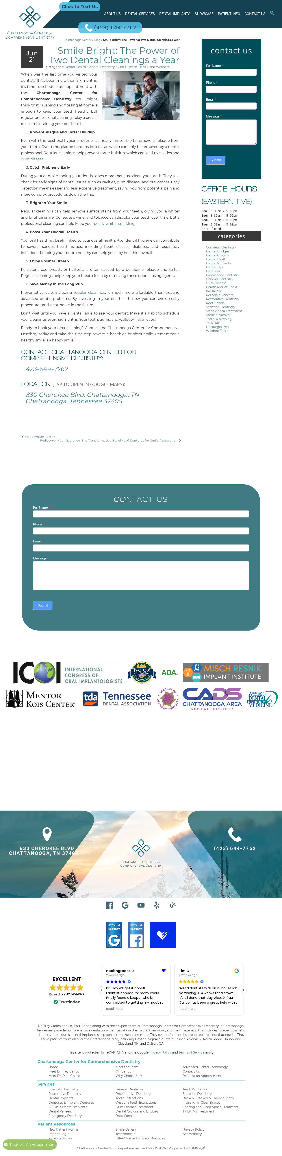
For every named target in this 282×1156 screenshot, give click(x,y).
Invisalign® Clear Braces (201, 1103)
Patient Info (229, 14)
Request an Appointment (202, 1076)
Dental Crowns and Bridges (137, 1111)
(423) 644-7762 (115, 28)
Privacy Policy (160, 1052)
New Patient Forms (63, 1129)
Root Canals (215, 303)
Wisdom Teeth (217, 331)
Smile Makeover (218, 315)
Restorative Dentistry (222, 299)
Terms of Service (191, 1052)
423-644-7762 (46, 369)
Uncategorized (217, 327)
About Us (112, 14)
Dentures (213, 271)
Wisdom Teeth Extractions (136, 1103)
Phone (211, 82)
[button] (272, 13)
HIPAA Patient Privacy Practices (140, 1138)
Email (211, 99)
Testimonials (125, 1134)
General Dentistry (101, 67)
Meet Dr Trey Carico (63, 1071)
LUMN (194, 1148)
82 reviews (75, 994)
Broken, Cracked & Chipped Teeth (208, 1098)
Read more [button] (114, 1009)
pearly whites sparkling (114, 224)
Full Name (214, 66)
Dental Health (75, 67)
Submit (216, 160)
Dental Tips (214, 267)
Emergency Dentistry (222, 275)
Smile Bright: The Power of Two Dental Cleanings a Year (114, 55)
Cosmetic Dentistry (221, 247)
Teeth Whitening (219, 319)
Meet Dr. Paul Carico (64, 1076)
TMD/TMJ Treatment (198, 1111)
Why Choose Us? (129, 1076)
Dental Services (140, 14)
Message (214, 116)
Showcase (204, 14)
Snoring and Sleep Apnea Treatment (211, 1107)
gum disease (32, 159)
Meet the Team (127, 1067)
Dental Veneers (60, 1111)
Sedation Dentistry (220, 307)
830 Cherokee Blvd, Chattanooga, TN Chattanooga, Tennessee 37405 (82, 398)
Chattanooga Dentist (78, 40)
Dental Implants (174, 14)
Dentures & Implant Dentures (71, 1103)
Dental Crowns (217, 255)
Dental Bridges (217, 251)
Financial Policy (60, 1138)
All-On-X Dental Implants (67, 1107)
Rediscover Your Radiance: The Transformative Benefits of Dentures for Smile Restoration (109, 440)
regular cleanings (89, 292)
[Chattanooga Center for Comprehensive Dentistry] (30, 22)
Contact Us (255, 14)
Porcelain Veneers (220, 295)
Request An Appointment (33, 1145)
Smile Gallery (126, 1129)
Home (53, 1067)
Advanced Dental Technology (205, 1067)
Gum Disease (126, 67)
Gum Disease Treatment (134, 1107)
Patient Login (58, 1134)
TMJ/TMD (213, 323)
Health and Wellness (154, 67)
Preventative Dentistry (133, 1094)
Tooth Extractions (129, 1098)
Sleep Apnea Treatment (224, 311)
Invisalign (213, 291)
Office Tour (124, 1071)
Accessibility (192, 1134)
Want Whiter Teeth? (39, 436)
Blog (97, 40)
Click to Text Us (80, 6)
